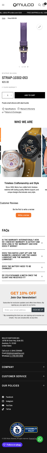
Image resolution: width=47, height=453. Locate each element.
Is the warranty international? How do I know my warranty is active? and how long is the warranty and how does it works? (21, 242)
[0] (43, 5)
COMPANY (8, 367)
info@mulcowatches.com (15, 353)
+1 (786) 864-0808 (16, 355)
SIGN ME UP (38, 310)
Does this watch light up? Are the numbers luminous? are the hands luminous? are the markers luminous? (19, 256)
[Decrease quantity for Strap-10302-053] (4, 95)
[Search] (39, 5)
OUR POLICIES (10, 385)
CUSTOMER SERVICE (14, 376)
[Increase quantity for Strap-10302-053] (11, 95)
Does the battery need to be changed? (16, 267)
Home (3, 18)
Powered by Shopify (35, 438)
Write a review (23, 215)
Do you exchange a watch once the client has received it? (19, 276)
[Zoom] (39, 26)
